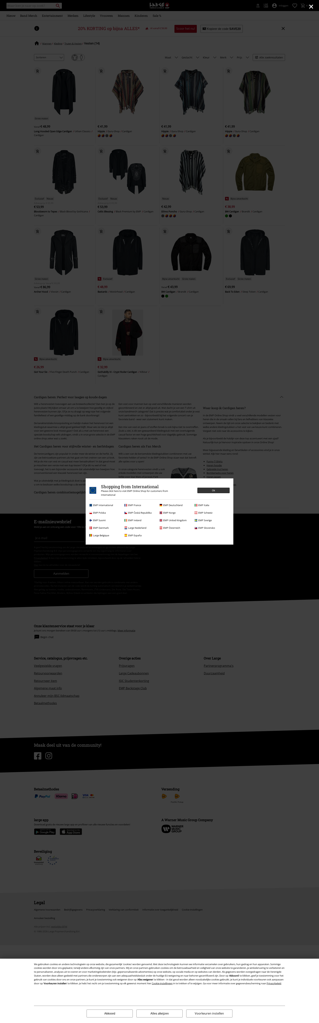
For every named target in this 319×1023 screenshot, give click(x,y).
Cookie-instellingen (162, 983)
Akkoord (109, 1013)
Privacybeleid (274, 983)
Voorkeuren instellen (209, 1013)
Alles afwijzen (159, 1013)
